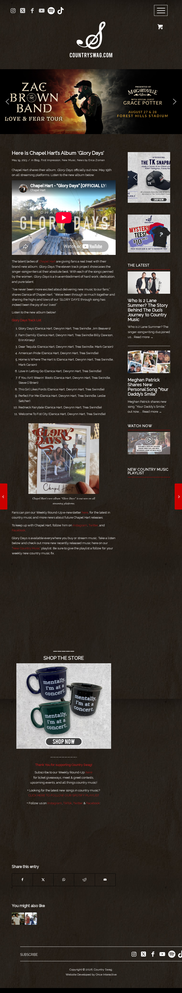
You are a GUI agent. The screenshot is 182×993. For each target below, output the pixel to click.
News (80, 160)
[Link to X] (22, 10)
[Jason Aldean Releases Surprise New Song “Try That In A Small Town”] (178, 496)
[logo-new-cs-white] (91, 35)
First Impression (50, 160)
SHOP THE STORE (64, 658)
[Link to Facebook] (32, 10)
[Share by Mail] (105, 880)
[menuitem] (162, 10)
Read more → (143, 337)
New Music (69, 160)
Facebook (18, 530)
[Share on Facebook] (22, 880)
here (88, 772)
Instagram (80, 525)
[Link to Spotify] (51, 10)
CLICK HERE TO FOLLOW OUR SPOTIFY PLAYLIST (63, 795)
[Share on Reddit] (84, 880)
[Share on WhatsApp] (64, 880)
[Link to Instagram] (13, 10)
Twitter (93, 525)
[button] (91, 101)
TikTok (67, 803)
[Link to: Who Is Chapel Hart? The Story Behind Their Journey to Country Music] (31, 918)
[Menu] (161, 10)
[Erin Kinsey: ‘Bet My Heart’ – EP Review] (3, 496)
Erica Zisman (96, 160)
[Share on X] (43, 880)
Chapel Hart (47, 261)
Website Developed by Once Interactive (91, 974)
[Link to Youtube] (41, 10)
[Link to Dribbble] (60, 10)
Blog (37, 160)
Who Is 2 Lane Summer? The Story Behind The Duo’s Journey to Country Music (148, 310)
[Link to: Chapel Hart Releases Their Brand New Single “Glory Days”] (18, 918)
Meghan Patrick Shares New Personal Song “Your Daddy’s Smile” (148, 386)
